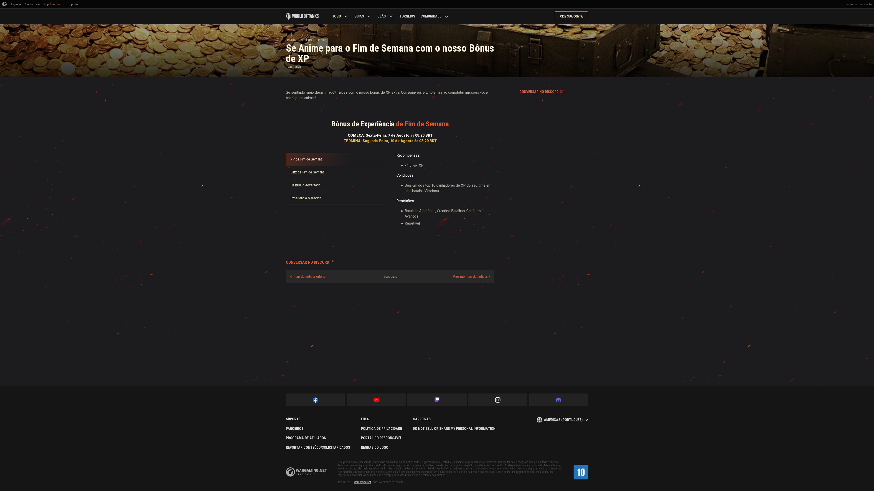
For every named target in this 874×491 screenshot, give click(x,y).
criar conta (865, 4)
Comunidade (431, 16)
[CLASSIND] (581, 472)
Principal (291, 40)
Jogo (336, 16)
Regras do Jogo (374, 448)
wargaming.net (306, 472)
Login (849, 4)
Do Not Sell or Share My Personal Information (454, 429)
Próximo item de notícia (470, 276)
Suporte (293, 419)
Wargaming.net (362, 482)
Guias (359, 16)
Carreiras (422, 419)
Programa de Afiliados (306, 438)
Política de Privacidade (381, 429)
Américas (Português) (563, 420)
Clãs (381, 16)
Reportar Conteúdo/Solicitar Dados (318, 448)
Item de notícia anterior (310, 276)
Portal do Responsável (381, 438)
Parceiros (294, 429)
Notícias (306, 40)
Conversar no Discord (539, 92)
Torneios (407, 16)
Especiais (320, 40)
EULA (365, 419)
